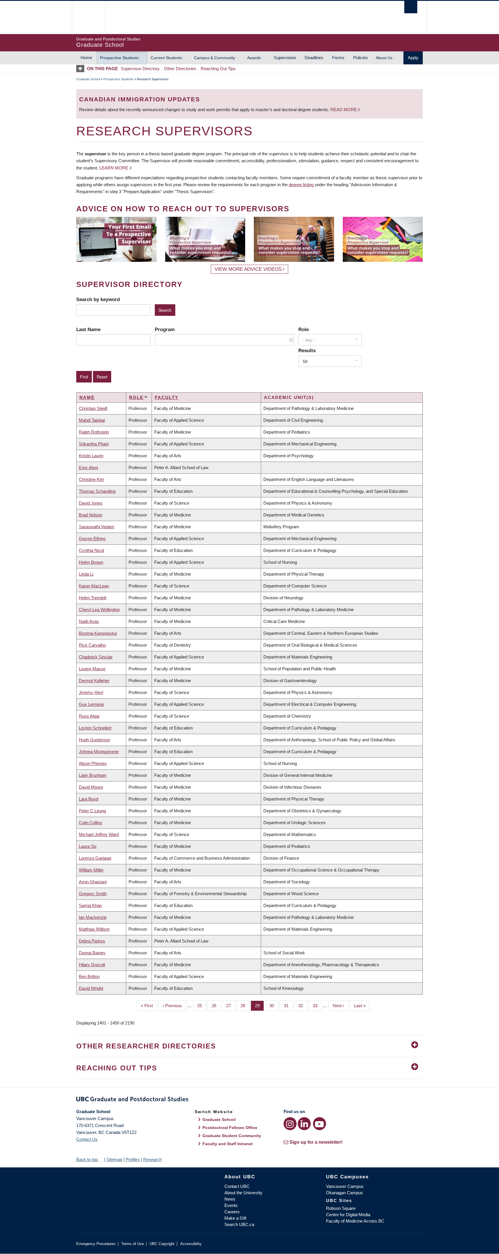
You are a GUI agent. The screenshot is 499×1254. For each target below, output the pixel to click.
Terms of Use (132, 1244)
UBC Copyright (162, 1244)
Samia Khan (90, 905)
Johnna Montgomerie (99, 751)
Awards (254, 57)
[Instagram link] (290, 1123)
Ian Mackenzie (93, 917)
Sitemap (114, 1159)
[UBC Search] (410, 7)
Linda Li (86, 574)
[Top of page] (81, 68)
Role (303, 329)
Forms (338, 57)
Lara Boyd (88, 798)
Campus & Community (214, 57)
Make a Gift (235, 1218)
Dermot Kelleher (94, 680)
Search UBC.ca (239, 1224)
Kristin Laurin (91, 455)
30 (273, 1005)
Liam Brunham (93, 775)
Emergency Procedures (96, 1244)
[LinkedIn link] (304, 1123)
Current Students (166, 57)
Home (86, 57)
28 (245, 1005)
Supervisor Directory (140, 68)
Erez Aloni (88, 467)
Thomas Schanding (97, 491)
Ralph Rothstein (94, 432)
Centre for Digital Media (348, 1214)
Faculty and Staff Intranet (227, 1143)
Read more (344, 109)
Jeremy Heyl (91, 692)
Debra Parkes (92, 940)
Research (152, 1159)
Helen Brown (91, 562)
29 (259, 1005)
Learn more (113, 167)
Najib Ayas (89, 621)
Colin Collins (90, 822)
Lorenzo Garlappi (95, 858)
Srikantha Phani (94, 443)
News (229, 1199)
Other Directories (180, 68)
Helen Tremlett (92, 597)
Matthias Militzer (94, 929)
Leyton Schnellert (95, 727)
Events (231, 1205)
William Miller (91, 869)
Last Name (88, 329)
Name (87, 397)
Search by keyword (98, 299)
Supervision (285, 57)
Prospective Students (119, 57)
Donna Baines (92, 952)
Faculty (166, 397)
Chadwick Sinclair (96, 656)
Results (307, 350)
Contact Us (87, 1139)
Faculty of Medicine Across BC (355, 1220)
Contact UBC (237, 1186)
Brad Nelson (90, 514)
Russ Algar (89, 716)
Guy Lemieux (91, 704)
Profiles (133, 1159)
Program (165, 329)
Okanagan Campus (344, 1192)
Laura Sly (88, 846)
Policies (360, 57)
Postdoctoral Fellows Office (229, 1127)
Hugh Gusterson (94, 739)
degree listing (301, 184)
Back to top (87, 1159)
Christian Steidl (93, 408)
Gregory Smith (93, 893)
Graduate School (88, 79)
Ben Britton (89, 976)
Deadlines (314, 57)
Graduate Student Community (231, 1135)
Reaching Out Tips (218, 68)
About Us (384, 57)
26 (216, 1005)
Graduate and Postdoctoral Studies (249, 1100)
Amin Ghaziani (93, 881)
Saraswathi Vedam (96, 526)
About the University (243, 1192)
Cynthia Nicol (91, 550)
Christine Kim (91, 479)
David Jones (91, 503)
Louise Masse (92, 668)
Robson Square (340, 1208)
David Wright (91, 988)
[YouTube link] (319, 1123)
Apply (413, 57)
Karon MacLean (94, 585)
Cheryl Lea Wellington (99, 609)
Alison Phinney (93, 763)
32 (302, 1005)
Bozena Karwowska (98, 633)
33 (317, 1005)
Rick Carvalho (92, 645)
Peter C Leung (92, 810)
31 (288, 1005)
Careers (232, 1211)
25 (201, 1005)
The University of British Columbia (88, 17)
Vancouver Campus (345, 1186)
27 (230, 1005)
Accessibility (191, 1244)
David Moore (91, 787)
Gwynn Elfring (92, 538)
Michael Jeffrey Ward (99, 834)
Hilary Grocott (92, 964)
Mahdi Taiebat (92, 420)
